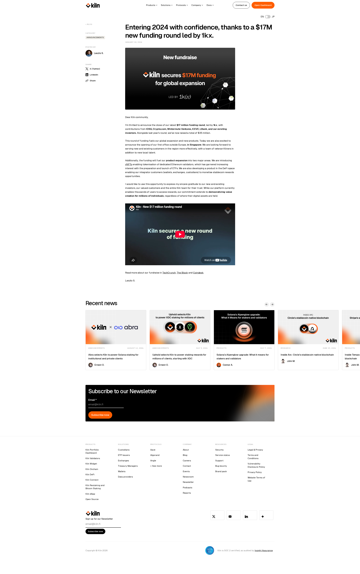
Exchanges (123, 460)
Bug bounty (221, 466)
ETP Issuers (124, 455)
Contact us (241, 5)
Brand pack (221, 471)
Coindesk (198, 272)
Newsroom (188, 477)
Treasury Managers (128, 466)
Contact (187, 466)
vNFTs (128, 164)
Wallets (121, 471)
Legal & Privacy (255, 450)
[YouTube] (234, 515)
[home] (93, 5)
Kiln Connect (92, 480)
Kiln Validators (93, 458)
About (186, 450)
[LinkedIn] (250, 515)
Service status (222, 455)
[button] (153, 5)
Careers (187, 460)
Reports (187, 493)
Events (186, 471)
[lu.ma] (266, 515)
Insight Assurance (264, 550)
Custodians (124, 450)
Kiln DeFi (90, 474)
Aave (152, 450)
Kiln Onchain (92, 469)
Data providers (125, 477)
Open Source (92, 499)
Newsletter (188, 482)
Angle (153, 460)
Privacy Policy (255, 472)
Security (219, 450)
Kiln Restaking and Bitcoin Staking (95, 487)
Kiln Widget (91, 463)
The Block (182, 272)
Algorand (154, 455)
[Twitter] (217, 515)
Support (219, 460)
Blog (185, 455)
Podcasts (187, 487)
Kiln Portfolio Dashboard (92, 451)
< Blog (89, 24)
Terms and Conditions (253, 456)
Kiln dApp (90, 494)
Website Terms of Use (256, 479)
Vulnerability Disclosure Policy (256, 465)
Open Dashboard (263, 5)
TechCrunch (169, 272)
